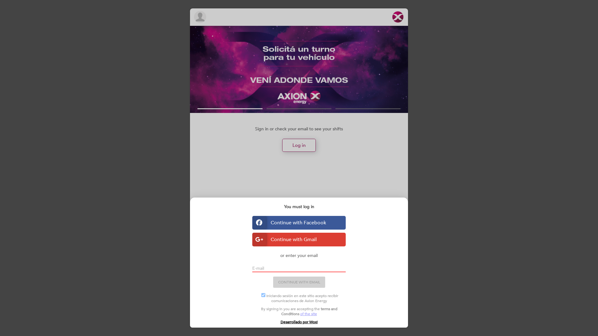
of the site (308, 313)
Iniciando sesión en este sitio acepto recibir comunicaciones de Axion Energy (302, 298)
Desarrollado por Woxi (299, 322)
